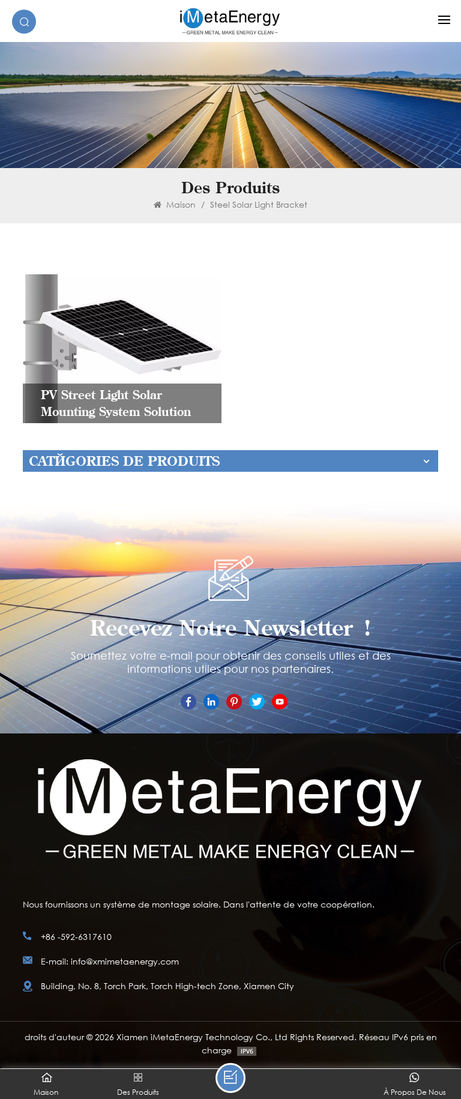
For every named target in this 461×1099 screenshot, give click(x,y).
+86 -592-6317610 (76, 936)
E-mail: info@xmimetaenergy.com (110, 961)
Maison (180, 204)
